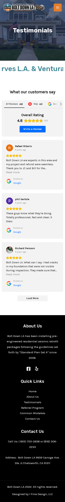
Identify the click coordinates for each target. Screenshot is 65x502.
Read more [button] (13, 172)
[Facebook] (28, 369)
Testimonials (32, 402)
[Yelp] (36, 369)
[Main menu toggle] (58, 8)
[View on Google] (9, 147)
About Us (33, 396)
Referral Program (32, 407)
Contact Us (32, 418)
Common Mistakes (32, 413)
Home (33, 391)
